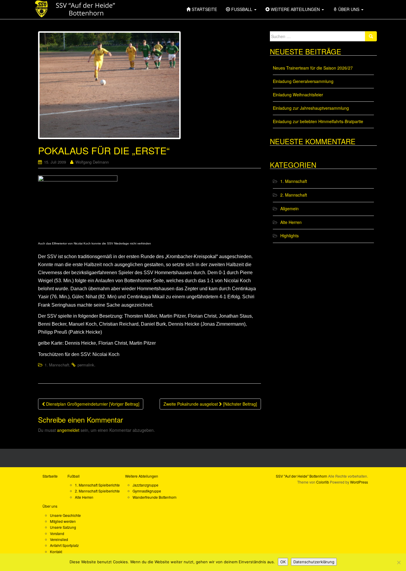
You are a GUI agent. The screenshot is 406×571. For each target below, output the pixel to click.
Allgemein (289, 208)
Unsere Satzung (63, 527)
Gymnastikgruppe (147, 490)
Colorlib (322, 481)
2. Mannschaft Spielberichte (97, 490)
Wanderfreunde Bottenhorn (155, 497)
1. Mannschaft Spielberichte (97, 484)
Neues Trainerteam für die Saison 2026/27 (313, 68)
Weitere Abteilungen (141, 476)
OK (283, 561)
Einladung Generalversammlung (303, 81)
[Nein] (399, 562)
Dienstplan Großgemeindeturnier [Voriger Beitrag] (92, 404)
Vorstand (57, 533)
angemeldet (68, 430)
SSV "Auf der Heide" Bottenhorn (301, 476)
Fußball (73, 476)
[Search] (371, 36)
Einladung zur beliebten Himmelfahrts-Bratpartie (318, 121)
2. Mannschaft (293, 195)
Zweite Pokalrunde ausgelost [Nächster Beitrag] (210, 404)
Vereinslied (59, 539)
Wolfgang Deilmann (92, 162)
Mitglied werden (63, 521)
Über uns (50, 506)
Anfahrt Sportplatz (64, 545)
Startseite (50, 476)
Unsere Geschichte (65, 515)
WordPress (359, 481)
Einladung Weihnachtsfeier (298, 95)
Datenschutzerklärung (313, 561)
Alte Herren (291, 222)
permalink (86, 365)
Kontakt (56, 551)
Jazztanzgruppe (145, 484)
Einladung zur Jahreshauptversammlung (311, 108)
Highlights (289, 236)
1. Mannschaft (57, 365)
